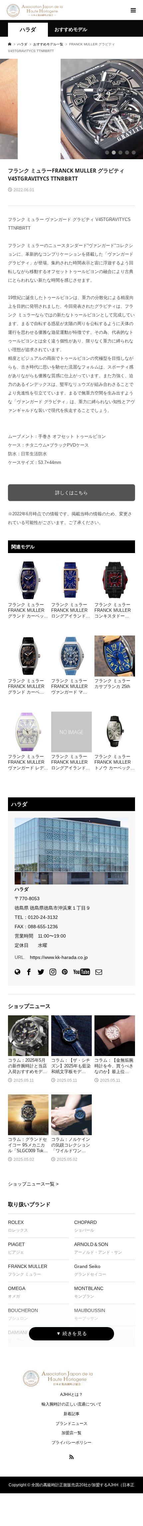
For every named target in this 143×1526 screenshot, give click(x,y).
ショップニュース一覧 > (33, 1184)
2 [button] (113, 153)
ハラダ (28, 29)
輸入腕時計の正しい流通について (71, 1404)
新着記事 (71, 1414)
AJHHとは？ (71, 1394)
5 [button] (133, 153)
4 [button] (127, 153)
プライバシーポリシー (71, 1442)
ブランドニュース (71, 1423)
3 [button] (120, 153)
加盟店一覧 (71, 1433)
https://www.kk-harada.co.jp (59, 957)
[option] (71, 109)
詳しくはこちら (71, 492)
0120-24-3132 (43, 917)
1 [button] (107, 153)
